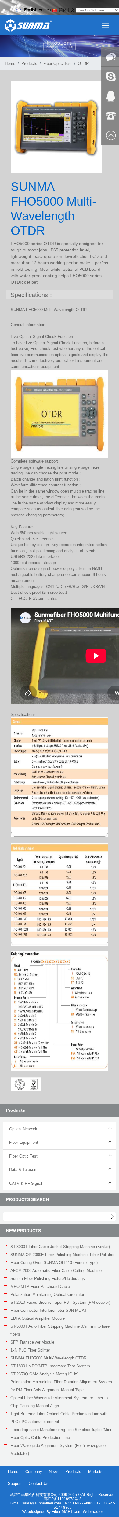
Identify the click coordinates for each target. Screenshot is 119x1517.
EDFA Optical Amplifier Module (37, 1318)
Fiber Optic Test (57, 63)
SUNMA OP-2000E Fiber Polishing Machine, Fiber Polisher (62, 1254)
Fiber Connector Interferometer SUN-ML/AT (48, 1310)
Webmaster (93, 1511)
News (54, 1471)
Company (33, 1471)
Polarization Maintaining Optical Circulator (47, 1294)
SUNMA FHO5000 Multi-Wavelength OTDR (48, 1358)
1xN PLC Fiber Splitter (30, 1350)
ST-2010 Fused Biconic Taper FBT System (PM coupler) (60, 1302)
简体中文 (67, 10)
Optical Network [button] (23, 1129)
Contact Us (39, 1483)
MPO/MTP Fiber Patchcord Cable (40, 1286)
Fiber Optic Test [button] (23, 1156)
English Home (36, 10)
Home (10, 63)
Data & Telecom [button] (23, 1169)
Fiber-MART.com (67, 1511)
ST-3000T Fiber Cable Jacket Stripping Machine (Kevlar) (60, 1246)
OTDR (83, 63)
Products (29, 63)
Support (15, 1483)
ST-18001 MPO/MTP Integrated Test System (50, 1366)
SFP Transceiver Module (32, 1342)
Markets (95, 1471)
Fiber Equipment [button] (23, 1142)
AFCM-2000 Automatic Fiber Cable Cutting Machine (56, 1270)
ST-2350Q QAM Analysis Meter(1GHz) (44, 1374)
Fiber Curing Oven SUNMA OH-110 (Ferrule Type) (54, 1262)
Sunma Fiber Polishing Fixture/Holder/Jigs (47, 1278)
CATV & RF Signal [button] (25, 1183)
